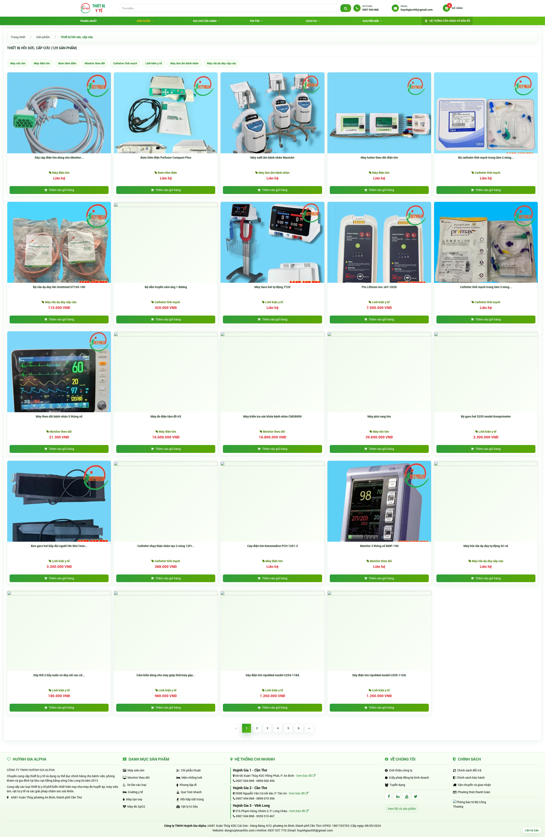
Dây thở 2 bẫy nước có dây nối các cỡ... (59, 675)
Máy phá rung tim (379, 416)
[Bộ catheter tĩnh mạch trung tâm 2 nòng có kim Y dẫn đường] (486, 124)
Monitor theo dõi (95, 63)
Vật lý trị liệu (189, 806)
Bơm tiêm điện (67, 63)
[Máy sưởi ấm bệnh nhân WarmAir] (272, 124)
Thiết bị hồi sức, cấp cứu (77, 37)
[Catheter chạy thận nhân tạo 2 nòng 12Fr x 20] (166, 463)
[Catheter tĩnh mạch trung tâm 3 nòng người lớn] (486, 253)
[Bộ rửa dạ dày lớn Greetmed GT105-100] (59, 253)
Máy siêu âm (136, 770)
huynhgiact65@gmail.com (315, 830)
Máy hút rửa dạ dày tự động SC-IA (485, 546)
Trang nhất (88, 21)
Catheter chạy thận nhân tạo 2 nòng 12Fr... (165, 546)
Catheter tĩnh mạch (125, 63)
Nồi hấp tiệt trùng (192, 799)
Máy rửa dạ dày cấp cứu (221, 63)
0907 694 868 (244, 781)
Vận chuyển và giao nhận (474, 785)
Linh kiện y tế (154, 63)
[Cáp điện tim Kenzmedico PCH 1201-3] (272, 463)
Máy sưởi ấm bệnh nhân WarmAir (272, 157)
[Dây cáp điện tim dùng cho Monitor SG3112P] (59, 124)
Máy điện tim (42, 63)
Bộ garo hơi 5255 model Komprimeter (486, 416)
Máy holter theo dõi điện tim (379, 157)
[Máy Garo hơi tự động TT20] (272, 253)
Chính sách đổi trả (469, 770)
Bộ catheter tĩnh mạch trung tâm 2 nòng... (486, 157)
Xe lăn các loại (136, 785)
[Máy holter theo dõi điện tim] (379, 124)
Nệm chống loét (191, 777)
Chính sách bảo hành (471, 777)
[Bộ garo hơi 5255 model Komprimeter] (486, 334)
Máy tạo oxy (134, 799)
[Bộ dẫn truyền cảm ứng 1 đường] (166, 204)
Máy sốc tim (17, 63)
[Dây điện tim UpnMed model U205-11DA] (379, 593)
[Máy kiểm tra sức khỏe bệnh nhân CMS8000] (272, 334)
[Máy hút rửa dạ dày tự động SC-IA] (486, 463)
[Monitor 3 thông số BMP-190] (379, 512)
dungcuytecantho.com (240, 830)
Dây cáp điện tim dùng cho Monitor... (59, 157)
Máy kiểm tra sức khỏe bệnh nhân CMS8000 (272, 416)
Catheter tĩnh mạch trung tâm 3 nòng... (486, 287)
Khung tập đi (188, 785)
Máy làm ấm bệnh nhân (184, 63)
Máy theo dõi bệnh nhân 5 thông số (59, 416)
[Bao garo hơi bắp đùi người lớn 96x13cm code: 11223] (59, 512)
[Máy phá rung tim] (379, 334)
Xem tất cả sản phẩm (402, 809)
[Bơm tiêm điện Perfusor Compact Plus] (166, 124)
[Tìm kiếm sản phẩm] (345, 8)
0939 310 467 (265, 816)
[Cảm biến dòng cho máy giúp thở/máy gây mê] (166, 593)
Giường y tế (135, 792)
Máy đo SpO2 (136, 806)
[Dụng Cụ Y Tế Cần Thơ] (92, 8)
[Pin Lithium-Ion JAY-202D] (379, 253)
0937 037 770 (277, 830)
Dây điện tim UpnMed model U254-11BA (272, 675)
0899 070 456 (265, 798)
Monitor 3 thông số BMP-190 (379, 546)
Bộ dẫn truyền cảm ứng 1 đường (166, 287)
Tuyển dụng (397, 785)
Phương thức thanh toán (474, 792)
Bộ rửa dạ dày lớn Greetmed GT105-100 (59, 287)
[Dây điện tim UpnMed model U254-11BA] (272, 593)
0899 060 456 (265, 781)
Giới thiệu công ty (400, 770)
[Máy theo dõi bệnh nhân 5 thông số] (59, 383)
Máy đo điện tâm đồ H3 (166, 416)
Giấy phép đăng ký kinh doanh (409, 777)
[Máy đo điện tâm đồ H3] (166, 334)
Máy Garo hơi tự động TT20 (272, 287)
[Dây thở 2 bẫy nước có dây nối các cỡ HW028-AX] (59, 593)
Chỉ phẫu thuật (191, 770)
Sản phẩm (43, 37)
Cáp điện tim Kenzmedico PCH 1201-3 (272, 546)
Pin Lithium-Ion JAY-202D (379, 287)
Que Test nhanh (191, 792)
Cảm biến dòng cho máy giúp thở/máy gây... (165, 675)
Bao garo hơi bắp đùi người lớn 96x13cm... (59, 546)
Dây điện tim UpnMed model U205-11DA (379, 675)
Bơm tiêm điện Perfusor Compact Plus (166, 157)
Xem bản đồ (304, 776)
